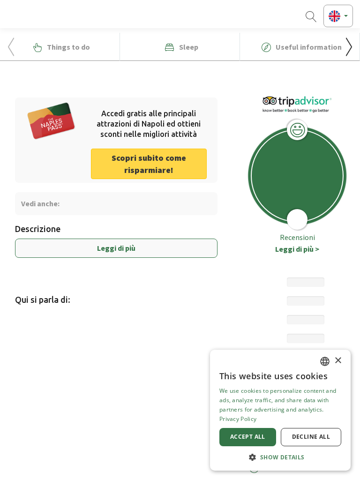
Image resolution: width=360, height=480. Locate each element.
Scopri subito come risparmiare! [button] (149, 163)
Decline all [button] (311, 437)
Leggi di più (116, 248)
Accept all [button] (247, 437)
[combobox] (325, 361)
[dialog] (280, 410)
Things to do (67, 47)
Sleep (188, 47)
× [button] (337, 360)
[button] (349, 47)
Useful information (308, 47)
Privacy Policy (237, 419)
